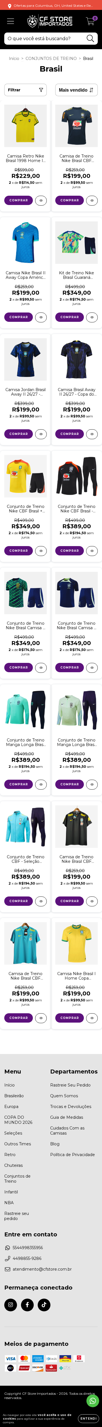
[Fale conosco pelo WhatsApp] (92, 1400)
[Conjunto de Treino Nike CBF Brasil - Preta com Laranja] (92, 551)
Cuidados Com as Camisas (67, 1131)
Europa (11, 1106)
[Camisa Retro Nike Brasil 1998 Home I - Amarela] (41, 201)
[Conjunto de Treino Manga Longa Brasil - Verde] (92, 785)
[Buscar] (90, 38)
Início (14, 58)
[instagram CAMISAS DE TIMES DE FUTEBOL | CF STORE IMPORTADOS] (10, 1305)
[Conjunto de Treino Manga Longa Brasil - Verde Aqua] (41, 785)
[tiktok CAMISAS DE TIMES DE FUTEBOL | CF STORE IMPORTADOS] (44, 1305)
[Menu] (10, 21)
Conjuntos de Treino (17, 1179)
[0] (90, 22)
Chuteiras (13, 1165)
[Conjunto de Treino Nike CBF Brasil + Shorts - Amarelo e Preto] (41, 551)
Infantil (11, 1192)
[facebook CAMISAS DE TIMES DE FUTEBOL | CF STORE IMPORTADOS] (27, 1305)
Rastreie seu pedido (16, 1216)
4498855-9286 (27, 1258)
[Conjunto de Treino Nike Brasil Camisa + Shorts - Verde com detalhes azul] (41, 668)
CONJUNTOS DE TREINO (51, 58)
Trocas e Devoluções (70, 1106)
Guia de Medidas (66, 1117)
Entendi (88, 1418)
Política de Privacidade (72, 1154)
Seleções (13, 1133)
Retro (10, 1154)
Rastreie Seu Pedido (70, 1085)
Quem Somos (64, 1095)
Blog (55, 1143)
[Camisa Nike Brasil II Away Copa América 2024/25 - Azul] (41, 317)
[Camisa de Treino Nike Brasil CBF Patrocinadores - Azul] (41, 1018)
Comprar (18, 200)
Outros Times (17, 1143)
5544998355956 (28, 1247)
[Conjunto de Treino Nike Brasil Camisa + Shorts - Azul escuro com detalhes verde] (92, 668)
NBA (9, 1202)
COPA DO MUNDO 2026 (18, 1120)
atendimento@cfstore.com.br (42, 1269)
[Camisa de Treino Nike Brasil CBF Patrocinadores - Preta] (92, 901)
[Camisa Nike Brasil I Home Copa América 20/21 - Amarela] (92, 1018)
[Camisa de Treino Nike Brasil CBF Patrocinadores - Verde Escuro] (92, 201)
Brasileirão (14, 1095)
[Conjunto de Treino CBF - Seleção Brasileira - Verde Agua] (41, 901)
